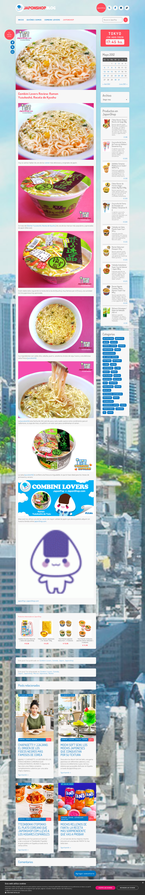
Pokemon (113, 383)
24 (119, 76)
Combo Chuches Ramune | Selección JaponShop (26, 640)
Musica (117, 375)
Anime (105, 342)
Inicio (21, 20)
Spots (116, 397)
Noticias (117, 379)
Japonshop (68, 20)
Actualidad (108, 338)
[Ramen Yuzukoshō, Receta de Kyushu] (41, 226)
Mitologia (107, 375)
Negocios (107, 379)
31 (119, 80)
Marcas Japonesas (41, 673)
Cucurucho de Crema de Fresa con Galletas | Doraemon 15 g (119, 144)
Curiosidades (109, 353)
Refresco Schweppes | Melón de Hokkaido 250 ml (119, 310)
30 (115, 80)
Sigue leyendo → (23, 775)
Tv (104, 412)
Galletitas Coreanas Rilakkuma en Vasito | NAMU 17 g (119, 166)
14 (108, 72)
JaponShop (101, 8)
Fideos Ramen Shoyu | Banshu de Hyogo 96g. (119, 121)
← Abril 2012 (106, 84)
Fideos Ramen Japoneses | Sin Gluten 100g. (46, 640)
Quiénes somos (34, 20)
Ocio (105, 383)
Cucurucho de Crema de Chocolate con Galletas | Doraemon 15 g (119, 206)
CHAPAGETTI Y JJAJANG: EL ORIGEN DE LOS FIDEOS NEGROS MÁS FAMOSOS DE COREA (33, 750)
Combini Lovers (52, 20)
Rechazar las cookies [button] (127, 888)
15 (112, 72)
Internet (117, 360)
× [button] (143, 882)
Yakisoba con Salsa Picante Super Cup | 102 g (118, 229)
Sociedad (107, 397)
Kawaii (106, 372)
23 (115, 76)
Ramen (51, 673)
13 (104, 72)
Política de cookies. (26, 890)
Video (110, 412)
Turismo (119, 409)
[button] (48, 893)
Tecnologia (108, 401)
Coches (114, 342)
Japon (61, 661)
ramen (47, 163)
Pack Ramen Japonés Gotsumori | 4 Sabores (65, 640)
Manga (114, 372)
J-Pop (105, 364)
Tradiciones (108, 409)
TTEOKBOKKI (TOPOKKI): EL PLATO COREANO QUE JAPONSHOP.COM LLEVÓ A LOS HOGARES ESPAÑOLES (34, 829)
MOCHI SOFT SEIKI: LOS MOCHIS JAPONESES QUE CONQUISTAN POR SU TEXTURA (74, 750)
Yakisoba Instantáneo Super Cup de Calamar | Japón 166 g (119, 267)
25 (122, 76)
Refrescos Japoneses (112, 394)
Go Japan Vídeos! (110, 357)
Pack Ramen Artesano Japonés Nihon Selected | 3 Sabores (85, 640)
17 (119, 72)
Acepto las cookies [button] (105, 888)
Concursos (108, 349)
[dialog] (72, 888)
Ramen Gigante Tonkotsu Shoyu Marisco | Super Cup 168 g (118, 289)
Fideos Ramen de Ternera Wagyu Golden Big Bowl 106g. (119, 185)
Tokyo (123, 405)
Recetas (64, 819)
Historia (107, 360)
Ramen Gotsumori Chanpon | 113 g (118, 248)
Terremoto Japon (110, 405)
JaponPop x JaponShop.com (28, 601)
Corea (28, 739)
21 (108, 76)
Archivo (107, 95)
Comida (55, 661)
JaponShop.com (40, 521)
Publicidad (108, 386)
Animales (119, 338)
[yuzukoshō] (31, 358)
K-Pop (117, 368)
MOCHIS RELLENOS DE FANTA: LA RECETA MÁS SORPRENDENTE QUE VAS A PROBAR (74, 829)
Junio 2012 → (123, 84)
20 (104, 76)
